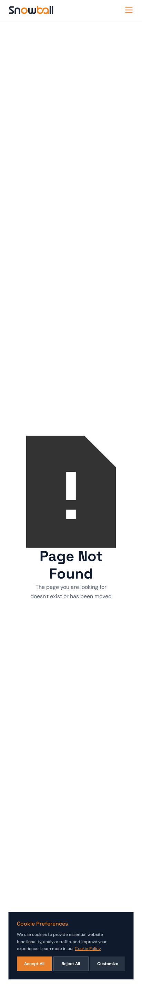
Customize (107, 963)
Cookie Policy (88, 948)
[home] (31, 10)
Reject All (71, 963)
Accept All (34, 963)
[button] (129, 10)
